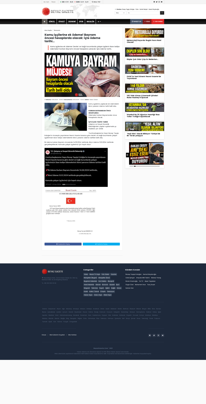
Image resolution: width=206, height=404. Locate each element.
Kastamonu (97, 315)
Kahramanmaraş (66, 315)
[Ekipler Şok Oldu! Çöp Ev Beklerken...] (144, 52)
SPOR (81, 21)
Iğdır (159, 312)
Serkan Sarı (130, 288)
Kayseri (104, 315)
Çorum (65, 312)
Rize (97, 318)
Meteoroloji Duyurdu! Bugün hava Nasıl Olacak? (144, 41)
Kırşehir (129, 315)
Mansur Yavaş (156, 278)
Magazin (87, 288)
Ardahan (96, 309)
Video (86, 274)
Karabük (76, 315)
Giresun (132, 312)
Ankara (96, 2)
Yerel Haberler (89, 285)
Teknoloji (94, 288)
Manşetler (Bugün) (90, 278)
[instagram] (159, 2)
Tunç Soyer (151, 285)
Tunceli (44, 322)
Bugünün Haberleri (90, 281)
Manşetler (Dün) (104, 278)
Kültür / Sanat (94, 291)
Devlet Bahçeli (144, 9)
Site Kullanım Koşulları (57, 335)
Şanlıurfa (118, 318)
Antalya (89, 309)
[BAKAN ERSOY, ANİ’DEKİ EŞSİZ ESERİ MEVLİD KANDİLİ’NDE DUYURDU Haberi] (145, 153)
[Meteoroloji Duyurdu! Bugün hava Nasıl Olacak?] (144, 33)
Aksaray (69, 309)
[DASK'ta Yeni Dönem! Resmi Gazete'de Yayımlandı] (144, 69)
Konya (141, 315)
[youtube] (161, 2)
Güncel (98, 285)
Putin (137, 9)
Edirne (91, 312)
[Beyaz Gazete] (52, 271)
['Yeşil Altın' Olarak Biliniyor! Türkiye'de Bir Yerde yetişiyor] (144, 126)
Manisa (44, 318)
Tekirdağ (145, 318)
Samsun (110, 318)
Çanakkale (51, 312)
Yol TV (141, 281)
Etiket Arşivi (107, 295)
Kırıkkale (115, 315)
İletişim (53, 2)
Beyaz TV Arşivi (95, 274)
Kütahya (148, 315)
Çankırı (58, 312)
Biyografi (111, 281)
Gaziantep (124, 312)
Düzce (85, 312)
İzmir (57, 315)
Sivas (138, 318)
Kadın (86, 291)
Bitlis (149, 309)
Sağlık (113, 288)
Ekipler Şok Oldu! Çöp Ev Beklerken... (142, 59)
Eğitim (107, 288)
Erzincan (102, 312)
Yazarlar (114, 274)
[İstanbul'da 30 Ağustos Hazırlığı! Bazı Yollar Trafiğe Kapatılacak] (144, 107)
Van (54, 322)
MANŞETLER (137, 21)
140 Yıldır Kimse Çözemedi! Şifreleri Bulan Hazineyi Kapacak (142, 96)
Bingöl (144, 309)
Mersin (57, 318)
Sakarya (103, 318)
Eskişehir (117, 312)
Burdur (158, 309)
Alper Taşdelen (150, 281)
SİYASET (61, 21)
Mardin (51, 318)
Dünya (119, 288)
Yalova (59, 322)
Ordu (85, 318)
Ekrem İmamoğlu (132, 281)
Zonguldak (73, 322)
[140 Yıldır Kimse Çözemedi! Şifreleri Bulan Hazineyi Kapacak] (144, 88)
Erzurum (109, 312)
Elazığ (96, 312)
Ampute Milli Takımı (143, 278)
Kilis (109, 315)
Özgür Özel (129, 285)
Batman (126, 309)
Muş (67, 318)
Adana (44, 309)
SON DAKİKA (158, 21)
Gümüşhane (140, 312)
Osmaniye (91, 318)
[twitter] (157, 2)
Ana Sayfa (46, 2)
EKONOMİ (72, 21)
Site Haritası (72, 335)
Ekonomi (57, 30)
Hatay (155, 312)
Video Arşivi (98, 295)
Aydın (107, 309)
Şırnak (133, 318)
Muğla (63, 318)
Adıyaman (51, 309)
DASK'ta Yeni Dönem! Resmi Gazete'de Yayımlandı (144, 77)
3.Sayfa (102, 291)
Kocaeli (135, 315)
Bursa (44, 312)
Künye (44, 335)
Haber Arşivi (88, 295)
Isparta (44, 315)
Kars (89, 315)
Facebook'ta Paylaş (64, 244)
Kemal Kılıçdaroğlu (154, 9)
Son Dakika (102, 281)
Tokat (151, 318)
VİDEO (148, 21)
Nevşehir (73, 318)
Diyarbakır (78, 312)
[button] (99, 21)
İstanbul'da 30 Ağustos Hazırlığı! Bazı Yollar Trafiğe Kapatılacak (143, 115)
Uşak (50, 322)
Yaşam (101, 288)
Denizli (71, 312)
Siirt (123, 318)
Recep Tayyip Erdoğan (128, 9)
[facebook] (154, 2)
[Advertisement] (30, 59)
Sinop (128, 318)
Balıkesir (114, 309)
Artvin (102, 309)
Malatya (155, 315)
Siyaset (112, 285)
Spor (117, 285)
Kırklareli (122, 315)
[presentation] (127, 155)
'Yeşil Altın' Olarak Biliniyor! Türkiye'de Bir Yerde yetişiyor (143, 134)
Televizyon (110, 291)
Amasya (76, 309)
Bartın (120, 309)
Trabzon (157, 318)
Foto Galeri (105, 274)
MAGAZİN (90, 21)
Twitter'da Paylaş (102, 244)
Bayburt (132, 309)
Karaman (83, 315)
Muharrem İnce (140, 285)
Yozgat (65, 322)
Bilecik (138, 309)
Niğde (80, 318)
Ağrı (63, 309)
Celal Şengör (130, 278)
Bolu (153, 309)
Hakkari (148, 312)
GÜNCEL (52, 21)
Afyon (59, 309)
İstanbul (51, 315)
